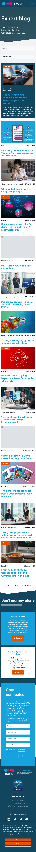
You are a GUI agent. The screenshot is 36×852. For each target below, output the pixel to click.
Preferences (18, 848)
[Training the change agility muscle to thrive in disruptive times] (18, 322)
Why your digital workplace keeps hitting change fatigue (17, 190)
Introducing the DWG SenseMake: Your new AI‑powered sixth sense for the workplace (17, 153)
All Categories (7, 56)
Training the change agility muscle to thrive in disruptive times (17, 341)
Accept (18, 840)
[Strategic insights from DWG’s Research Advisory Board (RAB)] (18, 437)
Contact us (18, 672)
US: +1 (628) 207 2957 (18, 803)
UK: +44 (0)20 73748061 (18, 801)
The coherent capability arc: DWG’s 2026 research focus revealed (16, 493)
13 (25, 585)
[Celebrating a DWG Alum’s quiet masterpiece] (18, 247)
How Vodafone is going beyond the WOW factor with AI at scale (17, 378)
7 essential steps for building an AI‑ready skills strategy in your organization (16, 420)
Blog (2, 145)
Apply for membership (18, 637)
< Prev (7, 585)
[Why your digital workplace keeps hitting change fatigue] (18, 170)
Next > (29, 585)
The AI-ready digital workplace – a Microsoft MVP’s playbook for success (16, 99)
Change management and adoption (12, 184)
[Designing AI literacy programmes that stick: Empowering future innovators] (18, 283)
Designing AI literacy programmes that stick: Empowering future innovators (17, 304)
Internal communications (9, 527)
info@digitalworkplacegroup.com (18, 806)
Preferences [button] (14, 835)
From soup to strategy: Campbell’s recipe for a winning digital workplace (15, 573)
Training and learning (8, 297)
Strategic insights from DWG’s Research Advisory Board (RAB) (16, 457)
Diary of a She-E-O (7, 261)
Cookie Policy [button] (7, 833)
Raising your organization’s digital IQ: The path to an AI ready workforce (16, 227)
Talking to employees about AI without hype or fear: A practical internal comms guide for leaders (17, 535)
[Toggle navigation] (32, 4)
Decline (18, 844)
